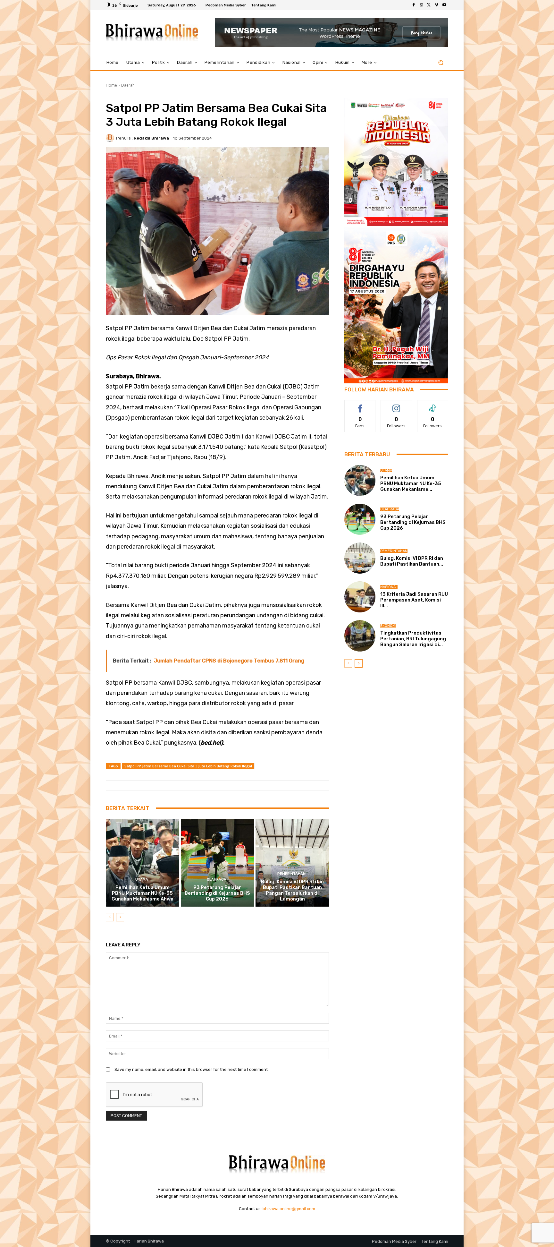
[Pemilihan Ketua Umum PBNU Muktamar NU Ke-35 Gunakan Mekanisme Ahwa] (142, 863)
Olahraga (216, 879)
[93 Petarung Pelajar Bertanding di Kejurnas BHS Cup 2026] (217, 863)
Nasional (389, 587)
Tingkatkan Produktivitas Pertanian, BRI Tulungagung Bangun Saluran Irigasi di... (413, 638)
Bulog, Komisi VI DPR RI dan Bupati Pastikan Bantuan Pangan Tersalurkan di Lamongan (292, 890)
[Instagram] (421, 5)
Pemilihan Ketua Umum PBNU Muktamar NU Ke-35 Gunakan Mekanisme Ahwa (142, 893)
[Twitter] (429, 5)
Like (360, 405)
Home (111, 85)
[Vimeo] (437, 5)
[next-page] (120, 917)
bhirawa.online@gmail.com (289, 1208)
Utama (141, 879)
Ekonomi (388, 626)
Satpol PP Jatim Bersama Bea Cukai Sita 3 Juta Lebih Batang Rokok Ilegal (188, 766)
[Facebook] (413, 5)
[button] (440, 62)
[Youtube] (444, 5)
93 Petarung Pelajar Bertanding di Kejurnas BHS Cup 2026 (217, 893)
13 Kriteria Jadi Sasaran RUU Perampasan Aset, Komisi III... (414, 600)
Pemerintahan (291, 873)
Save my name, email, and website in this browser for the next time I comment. (191, 1069)
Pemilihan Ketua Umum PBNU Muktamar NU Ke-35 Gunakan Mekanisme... (410, 483)
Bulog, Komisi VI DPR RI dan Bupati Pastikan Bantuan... (411, 561)
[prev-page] (110, 917)
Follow (396, 405)
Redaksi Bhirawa (151, 138)
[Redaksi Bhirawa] (111, 138)
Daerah (128, 85)
